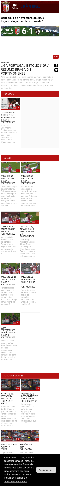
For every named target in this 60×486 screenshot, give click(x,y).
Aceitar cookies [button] (46, 470)
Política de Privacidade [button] (15, 481)
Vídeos (15, 8)
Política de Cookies (13, 478)
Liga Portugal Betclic (14, 21)
